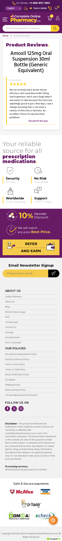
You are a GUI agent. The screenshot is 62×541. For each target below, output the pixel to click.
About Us (10, 302)
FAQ (7, 317)
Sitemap (9, 332)
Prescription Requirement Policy (21, 354)
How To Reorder (13, 343)
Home (5, 36)
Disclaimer (10, 380)
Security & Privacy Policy (17, 359)
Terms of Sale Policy (15, 369)
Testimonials (11, 322)
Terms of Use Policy (15, 364)
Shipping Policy (12, 385)
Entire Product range (15, 312)
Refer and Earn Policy (15, 390)
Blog (7, 307)
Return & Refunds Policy (17, 375)
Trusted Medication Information (21, 395)
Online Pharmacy (13, 297)
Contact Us (10, 327)
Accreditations (12, 337)
